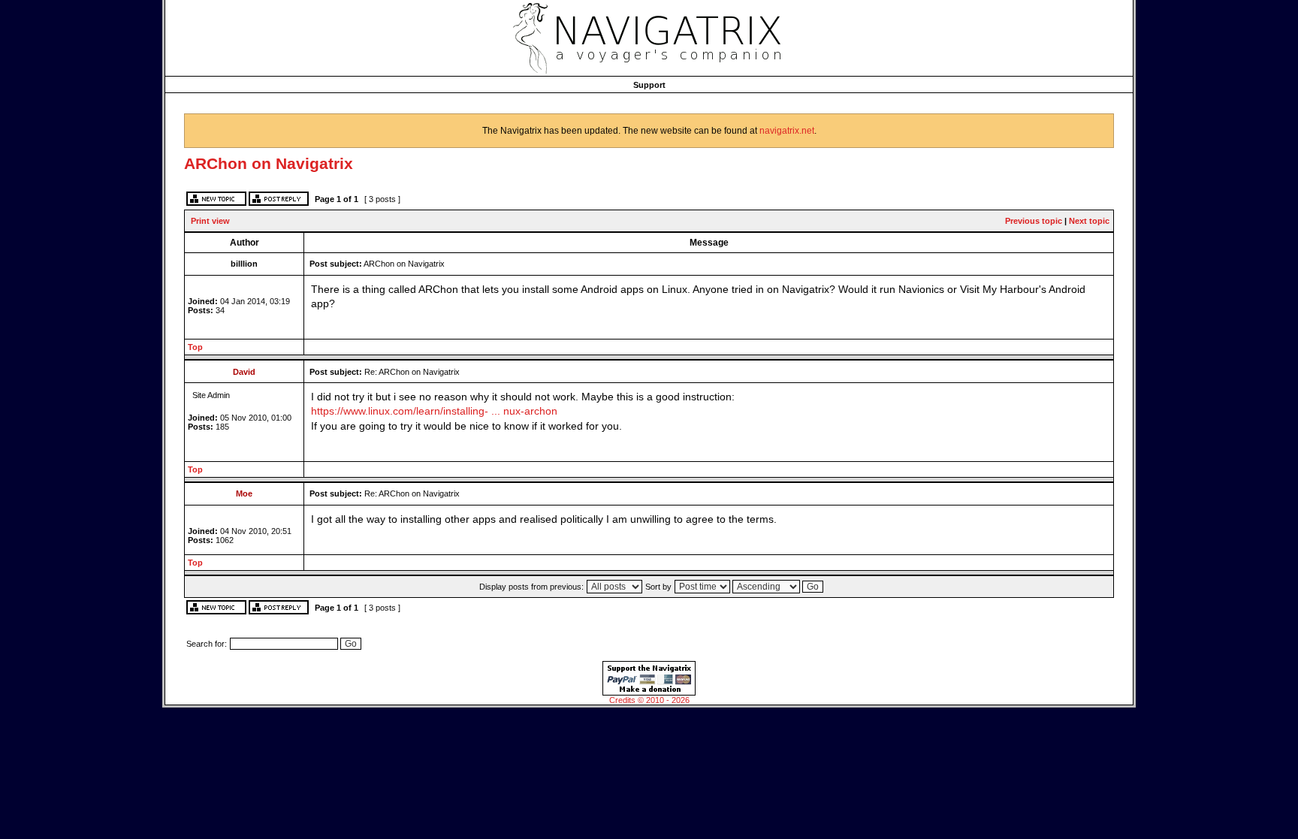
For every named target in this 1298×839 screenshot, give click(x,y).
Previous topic (1033, 220)
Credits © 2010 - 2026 (649, 700)
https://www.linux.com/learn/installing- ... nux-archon (434, 411)
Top (195, 347)
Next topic (1089, 220)
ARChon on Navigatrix (268, 163)
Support (649, 84)
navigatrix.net (786, 130)
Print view (210, 220)
